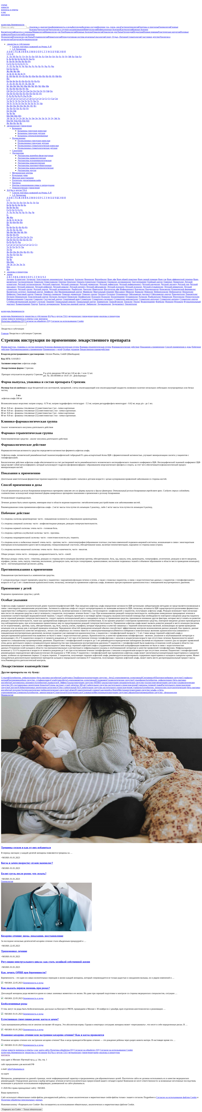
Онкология (97, 32)
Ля (33, 84)
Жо (18, 71)
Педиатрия (138, 32)
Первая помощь (150, 32)
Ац (73, 56)
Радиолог (143, 297)
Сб (11, 98)
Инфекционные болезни (108, 29)
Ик (26, 76)
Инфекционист (127, 289)
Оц (51, 91)
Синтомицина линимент (28, 682)
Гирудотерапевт (139, 282)
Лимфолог (49, 292)
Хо (24, 108)
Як (8, 123)
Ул (19, 103)
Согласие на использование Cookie (67, 321)
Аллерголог (20, 279)
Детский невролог (25, 287)
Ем (14, 69)
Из (23, 76)
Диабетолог (76, 289)
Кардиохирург (152, 289)
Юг (12, 121)
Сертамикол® (162, 677)
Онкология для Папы (113, 32)
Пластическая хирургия (169, 32)
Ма (11, 86)
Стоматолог (85, 299)
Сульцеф (31, 677)
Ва (10, 61)
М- (8, 86)
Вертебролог (101, 279)
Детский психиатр (115, 287)
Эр (43, 118)
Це (8, 111)
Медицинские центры (22, 173)
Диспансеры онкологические (31, 163)
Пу (40, 93)
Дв (17, 66)
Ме (14, 86)
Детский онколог (61, 287)
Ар (57, 56)
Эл (29, 118)
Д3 (10, 66)
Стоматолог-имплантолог (126, 299)
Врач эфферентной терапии (180, 279)
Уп (29, 103)
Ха (8, 108)
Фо (21, 106)
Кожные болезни (140, 29)
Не (14, 88)
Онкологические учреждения (26, 188)
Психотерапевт (118, 297)
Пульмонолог (131, 297)
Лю (29, 84)
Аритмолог (69, 279)
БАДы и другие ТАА (58, 316)
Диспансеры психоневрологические (35, 160)
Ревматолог (167, 297)
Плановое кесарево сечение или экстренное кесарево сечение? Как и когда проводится (52, 1034)
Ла (10, 84)
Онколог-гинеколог (52, 294)
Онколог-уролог (89, 294)
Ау (66, 56)
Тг (13, 101)
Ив (14, 76)
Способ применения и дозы (178, 347)
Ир (47, 76)
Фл (18, 106)
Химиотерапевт (23, 304)
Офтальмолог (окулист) (140, 294)
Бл (19, 59)
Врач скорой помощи (148, 279)
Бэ (33, 59)
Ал (43, 56)
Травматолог (103, 301)
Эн (36, 118)
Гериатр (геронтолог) (87, 282)
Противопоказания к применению (26, 349)
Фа (8, 106)
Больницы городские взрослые (32, 131)
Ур (32, 103)
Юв (8, 121)
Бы (30, 59)
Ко (23, 81)
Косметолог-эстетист (16, 292)
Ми (18, 86)
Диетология (42, 29)
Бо (21, 59)
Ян (14, 123)
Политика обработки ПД (12, 321)
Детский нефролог (43, 287)
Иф (56, 76)
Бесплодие (77, 27)
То (25, 101)
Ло (20, 84)
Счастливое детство (150, 37)
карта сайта (44, 1050)
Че (10, 113)
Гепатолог (71, 282)
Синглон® (33, 687)
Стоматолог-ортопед (169, 299)
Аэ (80, 56)
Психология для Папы (22, 37)
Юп (24, 121)
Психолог (105, 297)
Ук (16, 103)
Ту (31, 101)
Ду (42, 66)
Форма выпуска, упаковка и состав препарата (22, 347)
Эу (52, 118)
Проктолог (72, 297)
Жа (8, 71)
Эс (46, 118)
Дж (26, 66)
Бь (25, 205)
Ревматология (54, 37)
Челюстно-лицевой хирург (73, 304)
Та (8, 101)
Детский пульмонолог (153, 287)
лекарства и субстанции (36, 316)
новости (5, 7)
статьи (4, 5)
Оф (47, 91)
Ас (60, 56)
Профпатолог (84, 297)
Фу (35, 106)
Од (14, 91)
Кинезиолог (165, 289)
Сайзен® (83, 690)
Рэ (28, 96)
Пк (20, 93)
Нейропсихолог (161, 292)
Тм (22, 101)
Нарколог (139, 292)
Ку (32, 81)
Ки (17, 81)
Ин (37, 76)
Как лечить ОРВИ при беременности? (24, 972)
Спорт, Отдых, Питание (116, 37)
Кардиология (126, 29)
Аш (76, 56)
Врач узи (162, 279)
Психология (6, 37)
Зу (24, 74)
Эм (33, 118)
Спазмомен (114, 680)
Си (20, 98)
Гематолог (39, 282)
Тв (10, 101)
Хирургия (16, 39)
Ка (8, 81)
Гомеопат (168, 282)
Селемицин (35, 692)
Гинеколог (102, 282)
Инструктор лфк (111, 289)
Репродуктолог (192, 297)
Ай (36, 56)
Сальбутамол (73, 680)
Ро (19, 96)
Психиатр (96, 297)
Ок (21, 91)
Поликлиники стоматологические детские (37, 148)
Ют (27, 121)
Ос (41, 91)
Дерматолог (178, 282)
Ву (29, 61)
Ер (17, 69)
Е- (8, 215)
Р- (8, 96)
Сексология (99, 37)
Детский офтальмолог (96, 287)
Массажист (120, 292)
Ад (23, 56)
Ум (22, 103)
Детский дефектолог (108, 284)
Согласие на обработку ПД (37, 321)
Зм (18, 74)
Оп (34, 91)
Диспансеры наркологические (32, 158)
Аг (20, 56)
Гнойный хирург (155, 282)
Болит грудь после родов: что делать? (23, 873)
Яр (17, 123)
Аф (69, 56)
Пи (17, 93)
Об (8, 91)
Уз (14, 103)
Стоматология (134, 37)
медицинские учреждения (80, 316)
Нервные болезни (84, 32)
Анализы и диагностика (40, 27)
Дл (33, 66)
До (36, 66)
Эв (11, 118)
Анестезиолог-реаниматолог (49, 279)
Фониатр (169, 301)
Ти (19, 101)
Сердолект (39, 690)
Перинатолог (21, 297)
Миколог (130, 292)
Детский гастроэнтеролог (30, 284)
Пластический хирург (38, 297)
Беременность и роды (62, 27)
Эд (17, 118)
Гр (21, 64)
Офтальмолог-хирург (161, 294)
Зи (16, 74)
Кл (20, 81)
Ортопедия (128, 32)
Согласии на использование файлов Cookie (176, 1097)
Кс (29, 81)
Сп (39, 98)
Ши (16, 116)
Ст (46, 98)
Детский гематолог (51, 284)
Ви (19, 61)
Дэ (49, 66)
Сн (33, 98)
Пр (34, 93)
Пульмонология (40, 37)
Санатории (17, 150)
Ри (16, 96)
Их (60, 76)
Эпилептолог (131, 304)
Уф (41, 103)
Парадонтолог (178, 294)
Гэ (27, 64)
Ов (11, 91)
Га (8, 64)
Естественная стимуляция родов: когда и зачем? (30, 1019)
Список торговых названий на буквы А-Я (32, 46)
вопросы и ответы (9, 10)
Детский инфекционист (130, 284)
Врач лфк (111, 279)
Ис (50, 76)
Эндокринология (29, 39)
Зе (13, 74)
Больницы (17, 128)
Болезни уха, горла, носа (109, 27)
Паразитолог (192, 294)
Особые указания (71, 349)
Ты (34, 101)
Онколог (38, 294)
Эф (55, 118)
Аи (33, 56)
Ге (10, 64)
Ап (53, 56)
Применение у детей (52, 349)
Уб (8, 103)
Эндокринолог (104, 304)
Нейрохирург (175, 292)
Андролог (31, 279)
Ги (13, 64)
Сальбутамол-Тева (101, 677)
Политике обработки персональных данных (21, 1100)
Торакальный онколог (65, 301)
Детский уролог (25, 289)
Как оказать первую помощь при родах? (25, 988)
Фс (28, 106)
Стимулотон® (68, 692)
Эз (20, 118)
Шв (12, 116)
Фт (31, 106)
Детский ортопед (77, 287)
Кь (35, 81)
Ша (8, 116)
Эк (26, 118)
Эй (23, 118)
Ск (23, 98)
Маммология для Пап (55, 32)
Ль (26, 84)
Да (14, 66)
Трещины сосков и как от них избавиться (26, 847)
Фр (24, 106)
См (30, 98)
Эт (49, 118)
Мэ (39, 86)
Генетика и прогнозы (149, 27)
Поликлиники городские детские (33, 143)
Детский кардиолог (151, 284)
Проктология (17, 34)
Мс (32, 86)
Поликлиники (18, 138)
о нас (3, 12)
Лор (56, 292)
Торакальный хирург (86, 301)
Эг (14, 118)
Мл (21, 86)
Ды (45, 66)
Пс (37, 93)
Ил (30, 76)
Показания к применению (152, 347)
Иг (17, 76)
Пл (24, 93)
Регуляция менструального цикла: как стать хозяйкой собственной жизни (45, 961)
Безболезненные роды (14, 1003)
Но (20, 88)
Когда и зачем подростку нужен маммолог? (27, 862)
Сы (52, 98)
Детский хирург (40, 289)
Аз (30, 56)
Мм (25, 86)
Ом (27, 91)
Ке (14, 81)
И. (8, 76)
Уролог (136, 301)
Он (31, 91)
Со (36, 98)
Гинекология (165, 27)
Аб (14, 56)
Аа (10, 56)
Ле (13, 84)
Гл (16, 64)
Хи (17, 108)
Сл (26, 98)
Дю (52, 66)
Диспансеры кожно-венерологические (36, 168)
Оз (17, 91)
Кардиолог (140, 289)
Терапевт (50, 301)
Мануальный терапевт (103, 292)
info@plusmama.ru (16, 1069)
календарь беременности (12, 24)
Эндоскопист (118, 304)
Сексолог (28, 299)
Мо (29, 86)
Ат (63, 56)
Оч (31, 237)
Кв (11, 81)
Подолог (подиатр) (58, 297)
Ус (35, 103)
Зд (13, 220)
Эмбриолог (91, 304)
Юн (20, 121)
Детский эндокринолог (60, 289)
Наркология (70, 32)
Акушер (10, 279)
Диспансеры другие (27, 170)
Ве (16, 61)
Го (19, 64)
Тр (28, 101)
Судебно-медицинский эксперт (21, 301)
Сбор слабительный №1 (95, 687)
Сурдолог (41, 301)
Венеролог (89, 279)
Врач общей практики (127, 279)
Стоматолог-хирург (189, 299)
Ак (39, 56)
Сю (56, 98)
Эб (8, 118)
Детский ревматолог (173, 287)
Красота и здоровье (23, 32)
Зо (21, 74)
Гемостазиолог (51, 282)
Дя (33, 212)
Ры (24, 96)
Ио (40, 76)
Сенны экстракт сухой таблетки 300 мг (93, 685)
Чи (13, 113)
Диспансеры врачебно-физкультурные (35, 155)
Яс (21, 123)
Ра (10, 96)
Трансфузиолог (116, 301)
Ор (38, 91)
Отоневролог (122, 294)
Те (16, 101)
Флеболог (160, 301)
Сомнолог (38, 299)
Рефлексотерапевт (15, 299)
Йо (8, 79)
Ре (13, 96)
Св (14, 98)
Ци (11, 111)
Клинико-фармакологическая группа (62, 347)
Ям (11, 123)
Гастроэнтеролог (26, 282)
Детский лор (183, 284)
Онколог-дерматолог (71, 294)
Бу (27, 59)
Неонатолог (187, 292)
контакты (5, 14)
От (44, 91)
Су (49, 98)
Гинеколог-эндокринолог (119, 282)
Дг (20, 66)
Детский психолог (133, 287)
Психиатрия (28, 34)
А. (8, 56)
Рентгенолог (179, 297)
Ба (10, 59)
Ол (24, 91)
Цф (14, 111)
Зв (10, 74)
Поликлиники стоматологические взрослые (38, 145)
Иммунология (90, 29)
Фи (14, 106)
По (30, 93)
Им (33, 76)
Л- (8, 84)
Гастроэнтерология (130, 27)
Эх (58, 118)
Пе (11, 93)
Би (16, 59)
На (10, 88)
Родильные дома (20, 175)
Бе (13, 59)
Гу (24, 64)
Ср (43, 98)
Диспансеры (18, 153)
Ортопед (102, 294)
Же (11, 71)
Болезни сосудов (90, 27)
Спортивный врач (71, 299)
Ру (21, 96)
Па (8, 93)
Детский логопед (169, 284)
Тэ (37, 101)
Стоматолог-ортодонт (149, 299)
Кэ (38, 81)
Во (23, 61)
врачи (96, 316)
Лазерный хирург (35, 292)
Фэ (31, 252)
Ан (50, 56)
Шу (19, 116)
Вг (13, 61)
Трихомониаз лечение (14, 951)
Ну (24, 88)
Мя (47, 86)
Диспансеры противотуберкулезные (35, 165)
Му (36, 86)
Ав (17, 56)
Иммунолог (97, 289)
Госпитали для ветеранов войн (26, 180)
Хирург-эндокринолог (49, 304)
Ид (20, 76)
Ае (26, 56)
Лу (23, 84)
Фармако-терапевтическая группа (95, 347)
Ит (53, 76)
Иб (10, 76)
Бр (24, 59)
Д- (8, 66)
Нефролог (11, 294)
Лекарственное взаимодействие (95, 349)
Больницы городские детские (31, 133)
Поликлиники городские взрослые (34, 140)
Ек (11, 69)
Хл (21, 108)
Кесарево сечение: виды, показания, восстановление (32, 935)
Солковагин (105, 692)
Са (8, 98)
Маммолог (88, 292)
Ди (29, 66)
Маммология (38, 32)
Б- (8, 59)
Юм (16, 121)
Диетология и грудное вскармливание (66, 29)
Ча (8, 113)
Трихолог (128, 301)
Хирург (34, 304)
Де (23, 66)
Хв (11, 108)
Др (39, 66)
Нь (27, 88)
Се (17, 98)
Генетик (62, 282)
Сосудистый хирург (53, 299)
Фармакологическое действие (125, 347)
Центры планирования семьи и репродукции (33, 185)
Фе (11, 106)
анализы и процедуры (109, 316)
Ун (25, 103)
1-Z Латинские (19, 49)
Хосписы (16, 183)
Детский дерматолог (89, 284)
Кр (26, 81)
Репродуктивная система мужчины (77, 37)
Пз (14, 93)
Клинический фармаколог (183, 289)
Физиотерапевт (148, 301)
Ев (8, 69)
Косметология (7, 32)
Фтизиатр (178, 301)
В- (8, 61)
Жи (14, 71)
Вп (26, 61)
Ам (46, 56)
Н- (8, 88)
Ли (16, 84)
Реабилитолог (154, 297)
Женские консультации (23, 178)
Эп (39, 118)
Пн (27, 93)
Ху (27, 108)
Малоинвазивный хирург (70, 292)
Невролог (148, 292)
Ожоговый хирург (25, 294)
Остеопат (110, 294)
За (8, 74)
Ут (38, 103)
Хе (14, 108)
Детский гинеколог (70, 284)
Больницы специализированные (33, 136)
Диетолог (87, 289)
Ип (43, 76)
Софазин (152, 692)
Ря (30, 96)
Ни (17, 88)
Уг (11, 103)
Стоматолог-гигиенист (103, 299)
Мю (43, 86)
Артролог (79, 279)
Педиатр (11, 297)
